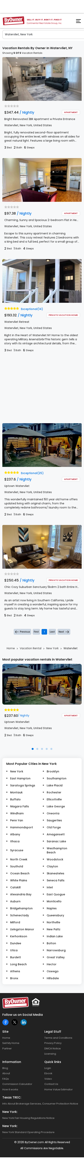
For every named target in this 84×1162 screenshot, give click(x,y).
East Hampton (20, 778)
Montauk (16, 792)
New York (16, 771)
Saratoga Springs (22, 785)
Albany (15, 834)
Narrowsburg (56, 950)
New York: (10, 1112)
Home (6, 1038)
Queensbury (55, 915)
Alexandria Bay (20, 894)
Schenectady (19, 915)
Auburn (15, 901)
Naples (52, 908)
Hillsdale (53, 978)
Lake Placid (55, 785)
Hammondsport (21, 827)
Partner (7, 1048)
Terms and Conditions (58, 1038)
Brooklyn (53, 771)
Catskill (15, 887)
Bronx (14, 978)
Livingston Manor (22, 929)
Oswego (53, 971)
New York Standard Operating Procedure (28, 1132)
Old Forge (54, 827)
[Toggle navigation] (79, 22)
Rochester (54, 792)
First (36, 631)
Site (5, 1031)
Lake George (56, 806)
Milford (15, 922)
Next (61, 631)
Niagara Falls (19, 806)
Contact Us (51, 1084)
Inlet (50, 887)
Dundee (15, 943)
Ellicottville (54, 799)
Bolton (51, 943)
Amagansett (56, 834)
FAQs (5, 1079)
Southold (16, 866)
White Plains (18, 880)
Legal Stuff (52, 1031)
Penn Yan (16, 820)
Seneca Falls (55, 880)
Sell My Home (10, 1043)
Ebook (48, 1073)
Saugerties (54, 820)
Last (52, 631)
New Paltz (53, 929)
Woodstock (55, 859)
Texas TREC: (11, 1097)
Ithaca (15, 841)
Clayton (52, 866)
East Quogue (56, 894)
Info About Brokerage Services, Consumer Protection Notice (40, 1103)
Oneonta (53, 813)
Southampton (56, 778)
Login (47, 1068)
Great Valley (56, 957)
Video (48, 1079)
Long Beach (18, 964)
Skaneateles (55, 873)
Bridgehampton (21, 908)
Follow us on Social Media (22, 1014)
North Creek (18, 859)
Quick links (52, 1062)
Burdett (15, 957)
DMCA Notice (52, 1048)
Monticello (54, 901)
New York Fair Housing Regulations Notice (28, 1118)
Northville (53, 922)
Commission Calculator (17, 1084)
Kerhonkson (18, 936)
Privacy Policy (53, 1043)
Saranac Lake (56, 841)
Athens (15, 971)
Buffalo (15, 799)
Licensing (50, 1054)
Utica (14, 950)
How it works (10, 1089)
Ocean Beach (19, 873)
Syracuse (16, 850)
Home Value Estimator (58, 1089)
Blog (5, 1068)
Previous (25, 631)
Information (11, 1062)
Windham (17, 813)
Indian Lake (55, 936)
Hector (51, 964)
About (6, 1073)
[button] (32, 749)
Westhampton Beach (57, 850)
